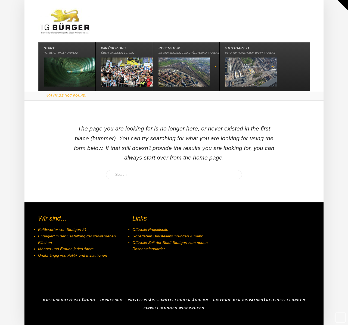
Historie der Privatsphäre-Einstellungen (259, 300)
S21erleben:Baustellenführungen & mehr (167, 236)
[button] (343, 5)
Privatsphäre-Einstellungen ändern (168, 300)
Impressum (111, 300)
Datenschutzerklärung (69, 300)
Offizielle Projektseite (150, 229)
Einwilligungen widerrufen (174, 308)
